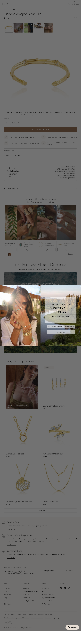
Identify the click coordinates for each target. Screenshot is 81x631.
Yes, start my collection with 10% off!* (61, 326)
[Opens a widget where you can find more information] (72, 627)
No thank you (61, 332)
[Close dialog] (79, 287)
